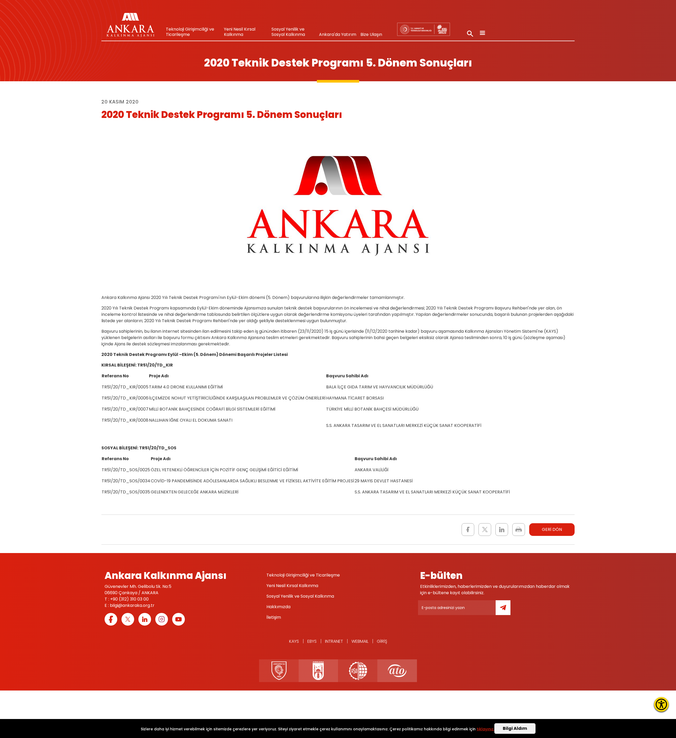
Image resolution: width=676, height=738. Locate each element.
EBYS (312, 641)
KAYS (294, 641)
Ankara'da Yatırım (337, 34)
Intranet (334, 641)
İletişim (273, 617)
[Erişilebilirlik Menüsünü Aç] (661, 704)
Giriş (382, 641)
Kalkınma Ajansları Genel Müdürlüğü (423, 29)
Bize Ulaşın (371, 34)
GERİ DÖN (552, 529)
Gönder (506, 611)
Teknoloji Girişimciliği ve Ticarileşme (190, 31)
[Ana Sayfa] (130, 26)
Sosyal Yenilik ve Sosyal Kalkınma (288, 31)
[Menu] (482, 33)
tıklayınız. (485, 729)
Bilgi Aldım (515, 728)
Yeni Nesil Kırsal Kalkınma (239, 31)
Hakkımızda (278, 607)
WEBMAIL (359, 641)
